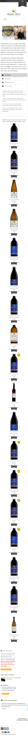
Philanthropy (15, 1)
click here (10, 121)
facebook (2, 728)
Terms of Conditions (12, 734)
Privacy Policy (4, 734)
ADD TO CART (14, 147)
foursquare (10, 728)
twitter (5, 728)
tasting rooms (17, 107)
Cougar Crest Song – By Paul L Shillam (13, 677)
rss (7, 728)
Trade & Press (9, 1)
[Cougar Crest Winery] (14, 16)
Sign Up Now (5, 693)
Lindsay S (4, 708)
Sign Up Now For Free (6, 669)
